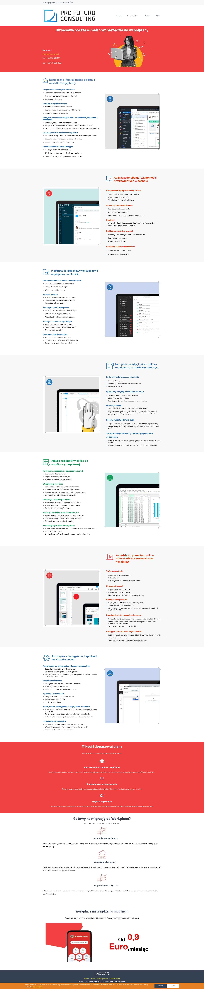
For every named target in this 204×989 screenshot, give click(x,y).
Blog (118, 978)
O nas (93, 978)
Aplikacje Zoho (102, 978)
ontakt (112, 978)
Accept (173, 986)
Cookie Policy (37, 987)
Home (86, 978)
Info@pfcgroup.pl (51, 54)
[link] (127, 37)
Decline (160, 986)
